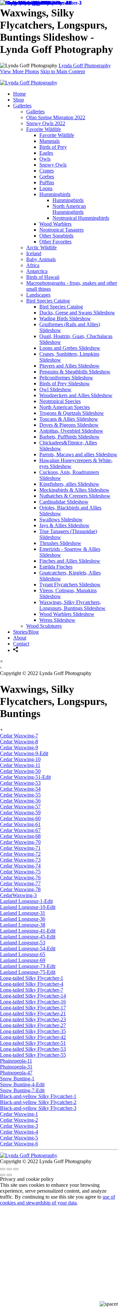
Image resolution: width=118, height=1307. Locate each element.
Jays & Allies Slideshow (64, 525)
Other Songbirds (56, 235)
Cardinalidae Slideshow (63, 502)
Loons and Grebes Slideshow (69, 348)
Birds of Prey (53, 147)
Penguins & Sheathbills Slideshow (74, 371)
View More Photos (19, 71)
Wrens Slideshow (57, 620)
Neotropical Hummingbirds (80, 218)
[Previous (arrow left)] (2, 1175)
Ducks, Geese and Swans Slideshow (77, 312)
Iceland (33, 253)
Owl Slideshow (55, 389)
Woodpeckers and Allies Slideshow (75, 395)
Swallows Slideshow (61, 519)
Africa (32, 265)
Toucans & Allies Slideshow (68, 419)
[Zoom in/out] (15, 1169)
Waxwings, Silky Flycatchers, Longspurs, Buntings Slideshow (72, 605)
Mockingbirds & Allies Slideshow (74, 490)
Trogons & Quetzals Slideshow (71, 413)
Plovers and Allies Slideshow (69, 366)
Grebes (46, 176)
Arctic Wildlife (41, 247)
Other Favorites (55, 241)
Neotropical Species (60, 401)
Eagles (46, 153)
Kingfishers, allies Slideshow (69, 484)
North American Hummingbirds (69, 209)
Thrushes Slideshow (60, 543)
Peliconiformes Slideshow (66, 377)
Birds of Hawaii (42, 277)
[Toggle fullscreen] (9, 1169)
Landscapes (38, 295)
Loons (45, 188)
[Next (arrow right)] (9, 1175)
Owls (44, 159)
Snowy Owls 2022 (45, 123)
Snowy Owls (53, 165)
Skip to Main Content (62, 71)
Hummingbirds (54, 194)
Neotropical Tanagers (61, 230)
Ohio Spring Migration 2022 (55, 117)
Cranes (46, 170)
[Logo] (28, 82)
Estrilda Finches (55, 567)
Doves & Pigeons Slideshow (69, 425)
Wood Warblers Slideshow (66, 614)
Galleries (22, 105)
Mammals (49, 141)
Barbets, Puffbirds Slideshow (69, 436)
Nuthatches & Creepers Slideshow (74, 496)
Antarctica (37, 271)
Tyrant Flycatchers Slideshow (70, 584)
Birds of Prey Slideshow (64, 383)
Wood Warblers (55, 224)
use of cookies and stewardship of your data (57, 1200)
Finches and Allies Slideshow (69, 561)
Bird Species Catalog (48, 301)
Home (19, 94)
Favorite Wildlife (43, 129)
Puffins (46, 182)
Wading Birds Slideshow (65, 318)
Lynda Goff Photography (85, 65)
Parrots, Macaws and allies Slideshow (78, 454)
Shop (18, 99)
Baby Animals (41, 259)
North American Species (64, 407)
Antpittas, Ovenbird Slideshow (71, 431)
